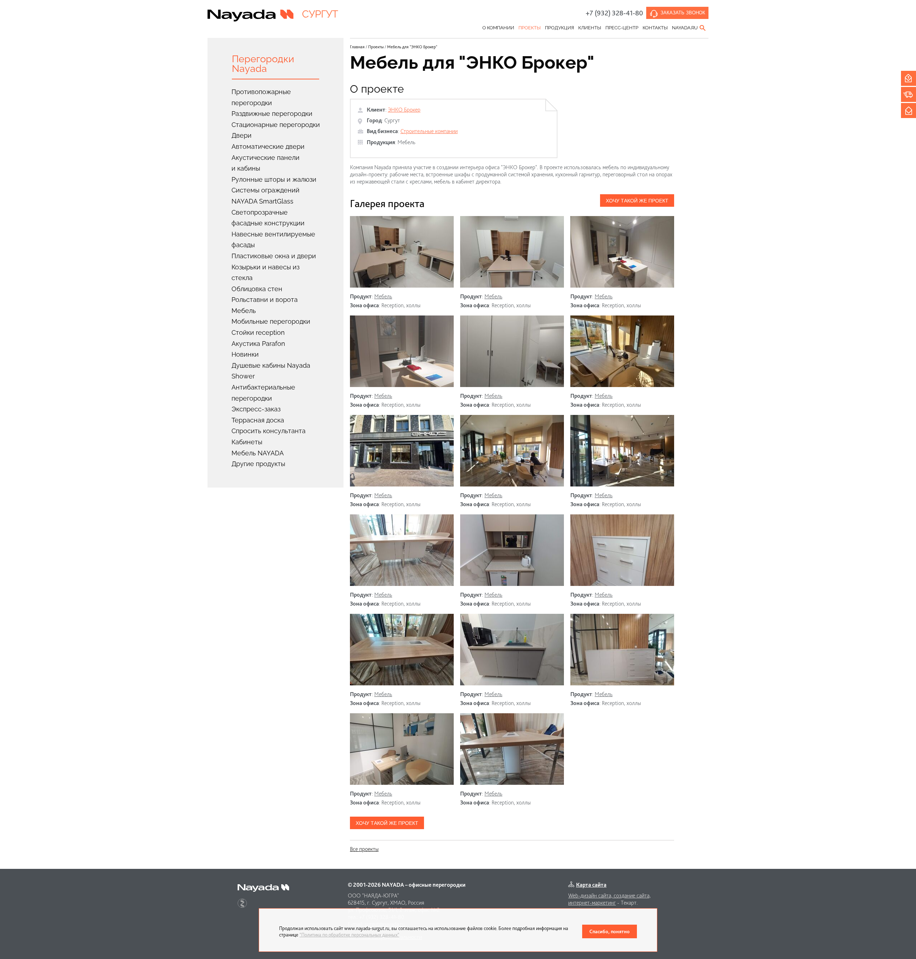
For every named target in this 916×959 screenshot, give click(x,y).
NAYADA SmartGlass (262, 201)
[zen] (242, 903)
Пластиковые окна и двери (274, 256)
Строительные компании (429, 131)
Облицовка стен (257, 289)
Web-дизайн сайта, (591, 895)
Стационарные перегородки (276, 124)
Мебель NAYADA (258, 453)
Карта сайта (591, 884)
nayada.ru (685, 27)
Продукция (559, 27)
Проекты (529, 27)
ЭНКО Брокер (404, 109)
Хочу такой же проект (637, 201)
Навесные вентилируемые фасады (273, 239)
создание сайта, (632, 895)
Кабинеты (247, 442)
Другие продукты (258, 464)
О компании (498, 27)
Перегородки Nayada (263, 63)
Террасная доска (258, 420)
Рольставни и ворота (265, 299)
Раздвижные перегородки (272, 113)
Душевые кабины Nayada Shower (271, 371)
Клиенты (589, 27)
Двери (242, 135)
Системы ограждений (265, 190)
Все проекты (364, 849)
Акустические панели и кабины (265, 163)
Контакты (655, 27)
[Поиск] (703, 28)
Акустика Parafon (258, 343)
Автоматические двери (268, 146)
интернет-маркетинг (592, 902)
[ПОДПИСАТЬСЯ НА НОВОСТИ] (908, 110)
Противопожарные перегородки (261, 97)
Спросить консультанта (269, 431)
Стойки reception (258, 332)
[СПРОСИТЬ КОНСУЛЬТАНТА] (908, 78)
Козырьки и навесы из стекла (265, 272)
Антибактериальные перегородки (263, 392)
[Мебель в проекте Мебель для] (402, 252)
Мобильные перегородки (271, 321)
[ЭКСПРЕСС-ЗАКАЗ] (908, 94)
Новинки (245, 354)
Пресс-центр (621, 27)
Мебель (244, 310)
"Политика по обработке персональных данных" (349, 935)
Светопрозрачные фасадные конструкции (268, 218)
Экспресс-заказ (256, 409)
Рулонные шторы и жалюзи (274, 179)
